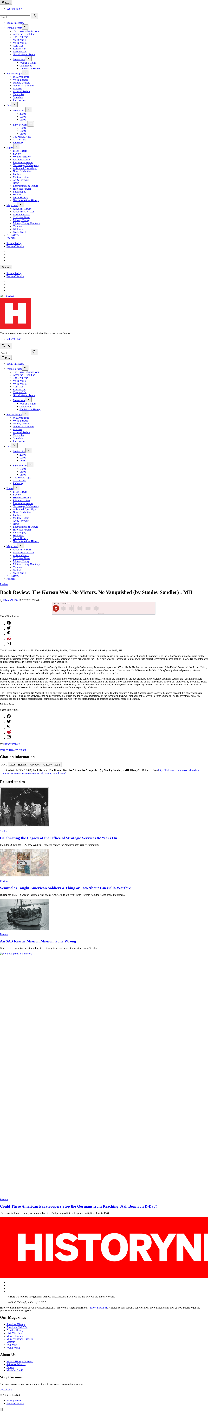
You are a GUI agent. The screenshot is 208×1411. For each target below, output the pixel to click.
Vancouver (34, 764)
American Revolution (24, 34)
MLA (12, 764)
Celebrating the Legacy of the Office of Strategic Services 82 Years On (58, 838)
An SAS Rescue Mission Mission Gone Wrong (38, 941)
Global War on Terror (24, 54)
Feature (4, 934)
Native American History (26, 200)
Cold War (18, 45)
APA (4, 764)
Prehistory (18, 142)
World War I (19, 39)
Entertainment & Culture (25, 185)
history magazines (98, 1307)
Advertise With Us (16, 1364)
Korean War (19, 48)
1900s (23, 116)
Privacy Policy (13, 243)
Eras (8, 105)
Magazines (12, 205)
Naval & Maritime (22, 171)
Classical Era (19, 139)
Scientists (18, 97)
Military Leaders (21, 82)
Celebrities (18, 94)
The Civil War (20, 37)
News (16, 182)
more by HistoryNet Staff (13, 749)
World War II (19, 42)
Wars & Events (14, 27)
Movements (19, 59)
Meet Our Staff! (14, 1370)
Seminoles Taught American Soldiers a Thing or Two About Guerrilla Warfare (65, 888)
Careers (10, 1367)
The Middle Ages (22, 136)
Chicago (47, 764)
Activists (17, 88)
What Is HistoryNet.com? (19, 1361)
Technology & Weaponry (26, 165)
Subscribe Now (14, 8)
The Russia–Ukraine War (26, 31)
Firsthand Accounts (23, 162)
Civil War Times (21, 217)
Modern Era (19, 110)
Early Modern (20, 124)
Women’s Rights (28, 62)
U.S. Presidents (21, 76)
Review (4, 584)
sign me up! (6, 1389)
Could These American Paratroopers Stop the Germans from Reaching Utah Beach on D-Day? (78, 1206)
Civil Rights (26, 65)
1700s (23, 128)
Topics (9, 147)
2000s (23, 113)
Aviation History (21, 214)
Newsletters (12, 235)
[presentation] (25, 27)
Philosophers (19, 100)
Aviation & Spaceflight (25, 168)
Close (8, 3)
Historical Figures (22, 188)
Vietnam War (19, 51)
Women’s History (22, 156)
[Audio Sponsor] (128, 608)
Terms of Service (15, 246)
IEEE (57, 764)
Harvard (22, 764)
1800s (23, 119)
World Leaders (20, 79)
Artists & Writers (21, 91)
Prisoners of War (21, 159)
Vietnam (17, 226)
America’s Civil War (23, 211)
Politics (16, 174)
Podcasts (10, 237)
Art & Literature (21, 180)
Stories (3, 831)
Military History (21, 177)
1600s (23, 130)
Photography (19, 191)
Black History (20, 150)
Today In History (15, 22)
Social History (20, 197)
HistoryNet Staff (11, 600)
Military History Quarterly (26, 223)
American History (22, 208)
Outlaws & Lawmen (23, 85)
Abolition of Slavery (30, 68)
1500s (23, 133)
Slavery (17, 153)
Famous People (14, 73)
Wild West (18, 194)
